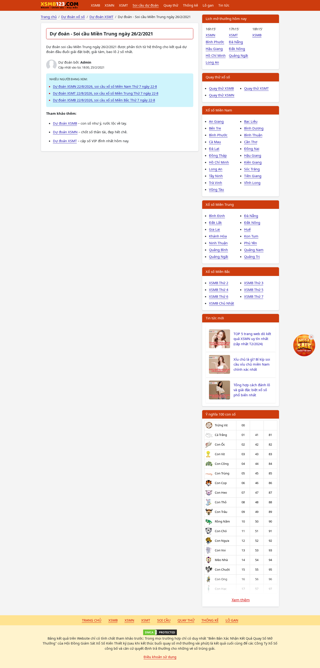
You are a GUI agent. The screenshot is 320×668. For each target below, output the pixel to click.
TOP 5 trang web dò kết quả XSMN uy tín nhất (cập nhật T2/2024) (252, 338)
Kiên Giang (253, 162)
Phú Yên (250, 242)
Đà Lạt (214, 148)
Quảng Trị (252, 256)
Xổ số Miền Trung (220, 204)
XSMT (123, 5)
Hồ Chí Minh (216, 55)
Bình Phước (215, 41)
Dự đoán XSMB (65, 123)
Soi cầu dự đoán (146, 5)
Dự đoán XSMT (65, 140)
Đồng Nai (251, 148)
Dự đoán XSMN (65, 132)
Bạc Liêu (250, 121)
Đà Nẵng (236, 41)
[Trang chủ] (59, 5)
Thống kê (190, 5)
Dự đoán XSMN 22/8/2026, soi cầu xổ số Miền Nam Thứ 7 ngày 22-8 (105, 86)
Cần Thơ (250, 141)
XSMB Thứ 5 (253, 289)
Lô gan (208, 5)
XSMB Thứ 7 (253, 296)
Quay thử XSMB (221, 88)
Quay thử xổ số (218, 77)
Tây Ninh (216, 175)
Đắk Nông (237, 48)
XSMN (109, 5)
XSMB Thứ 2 (218, 282)
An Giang (216, 121)
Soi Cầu (164, 620)
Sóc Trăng (252, 169)
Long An (212, 62)
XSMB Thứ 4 (218, 289)
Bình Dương (254, 128)
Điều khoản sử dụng (160, 656)
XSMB (95, 5)
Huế (247, 229)
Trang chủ (91, 620)
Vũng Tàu (216, 189)
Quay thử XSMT (256, 88)
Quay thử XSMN (221, 95)
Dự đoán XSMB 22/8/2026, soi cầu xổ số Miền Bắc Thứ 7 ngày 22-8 (104, 100)
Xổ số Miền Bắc (218, 271)
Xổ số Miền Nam (219, 110)
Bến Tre (215, 128)
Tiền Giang (252, 175)
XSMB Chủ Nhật (221, 303)
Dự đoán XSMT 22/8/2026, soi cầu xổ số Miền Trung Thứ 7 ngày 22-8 (105, 93)
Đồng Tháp (218, 155)
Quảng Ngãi (238, 55)
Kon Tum (251, 236)
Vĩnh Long (252, 182)
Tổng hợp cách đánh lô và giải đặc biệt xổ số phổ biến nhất (252, 389)
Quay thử (171, 5)
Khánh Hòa (218, 236)
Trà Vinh (215, 182)
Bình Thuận (253, 135)
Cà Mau (215, 141)
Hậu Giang (214, 48)
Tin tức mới (215, 318)
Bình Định (217, 215)
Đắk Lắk (215, 222)
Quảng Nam (254, 249)
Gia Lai (214, 229)
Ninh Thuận (218, 242)
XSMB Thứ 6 (218, 296)
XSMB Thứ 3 (253, 282)
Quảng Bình (218, 249)
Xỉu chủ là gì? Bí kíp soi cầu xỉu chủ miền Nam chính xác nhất (252, 364)
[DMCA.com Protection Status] (160, 632)
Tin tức (223, 5)
